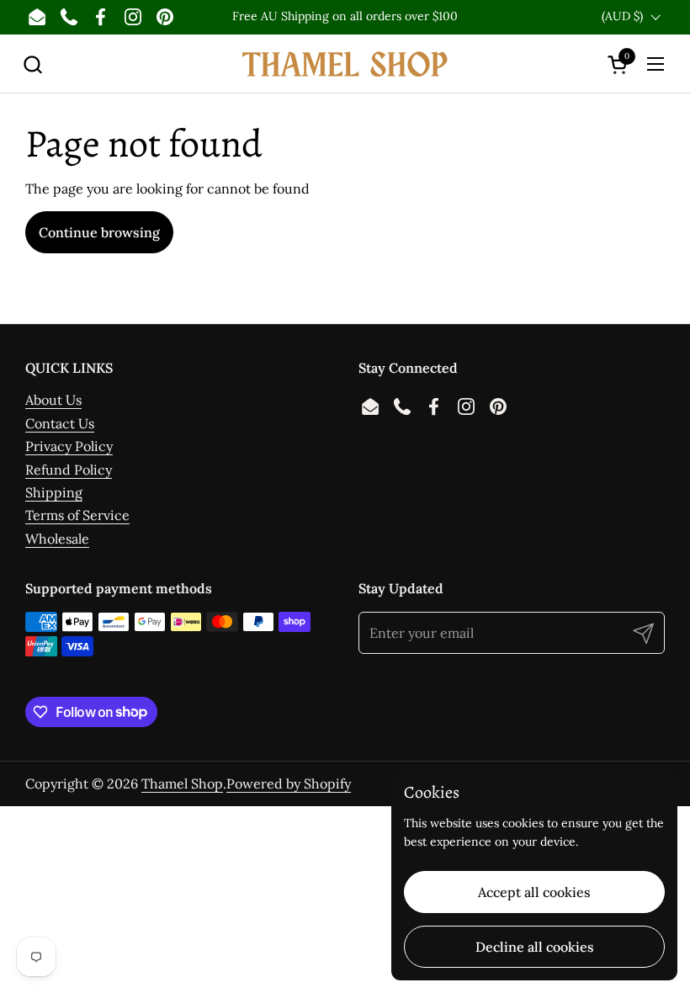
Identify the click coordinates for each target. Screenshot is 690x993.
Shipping (53, 492)
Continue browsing (99, 232)
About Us (53, 399)
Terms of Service (77, 515)
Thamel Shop (182, 783)
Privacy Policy (69, 446)
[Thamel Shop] (345, 64)
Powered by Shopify (288, 783)
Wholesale (57, 538)
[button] (32, 64)
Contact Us (59, 423)
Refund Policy (68, 469)
